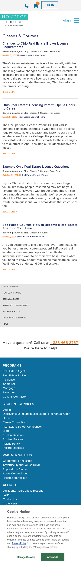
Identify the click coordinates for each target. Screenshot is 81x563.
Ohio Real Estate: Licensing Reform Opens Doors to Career (38, 107)
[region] (40, 534)
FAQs (6, 495)
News (5, 324)
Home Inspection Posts (14, 317)
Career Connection (14, 422)
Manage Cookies (26, 557)
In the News (10, 503)
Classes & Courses (39, 51)
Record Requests (13, 448)
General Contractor (15, 397)
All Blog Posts (10, 286)
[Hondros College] (20, 20)
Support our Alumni (15, 469)
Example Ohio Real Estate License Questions (35, 166)
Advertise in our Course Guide (21, 465)
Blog (26, 51)
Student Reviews (13, 435)
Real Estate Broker (14, 375)
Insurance (9, 380)
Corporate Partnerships (17, 461)
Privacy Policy (19, 543)
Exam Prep (55, 171)
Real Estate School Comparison (22, 427)
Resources (55, 51)
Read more (8, 91)
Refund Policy (11, 444)
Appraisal (9, 384)
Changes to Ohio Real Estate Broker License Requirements (35, 45)
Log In (7, 410)
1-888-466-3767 (27, 6)
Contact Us (10, 499)
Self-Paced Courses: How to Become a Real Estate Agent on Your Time (40, 226)
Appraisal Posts (11, 299)
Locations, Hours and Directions (23, 491)
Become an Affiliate (15, 478)
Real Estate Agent (14, 371)
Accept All (52, 557)
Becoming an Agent (12, 51)
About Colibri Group (15, 473)
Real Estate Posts (12, 292)
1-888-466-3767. (64, 342)
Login (50, 5)
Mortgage (9, 388)
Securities (9, 392)
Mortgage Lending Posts (15, 305)
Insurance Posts (11, 311)
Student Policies (13, 439)
